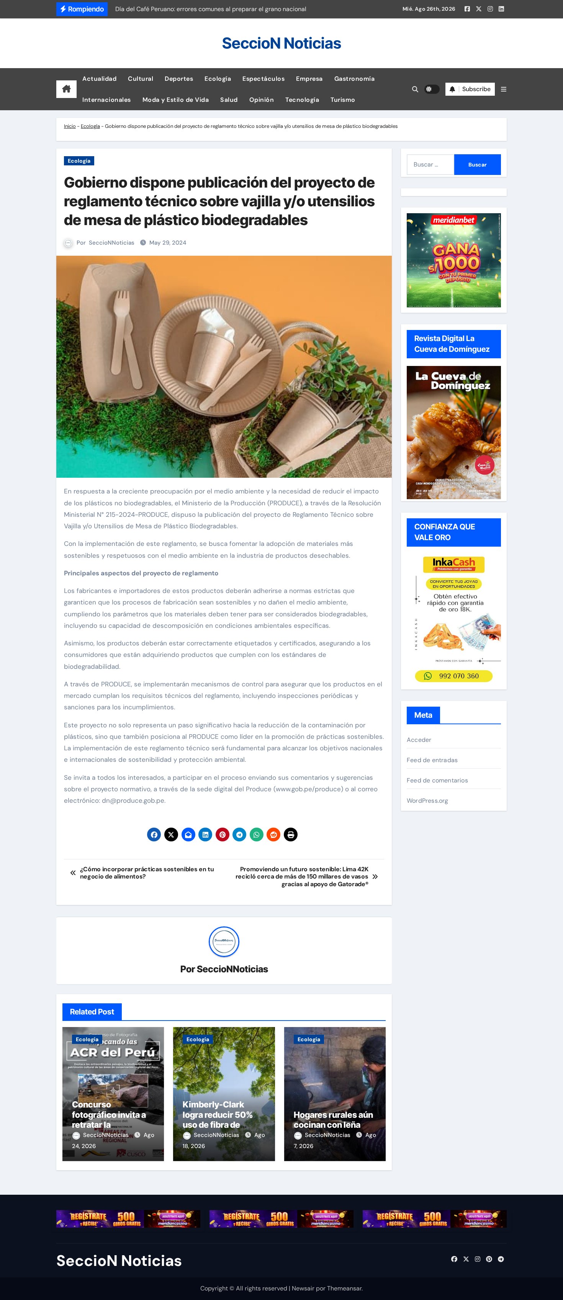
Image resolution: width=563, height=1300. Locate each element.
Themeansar (344, 1288)
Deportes (179, 79)
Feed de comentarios (437, 780)
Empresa (309, 79)
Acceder (419, 740)
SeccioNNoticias (111, 243)
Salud (229, 100)
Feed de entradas (432, 760)
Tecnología (302, 100)
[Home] (66, 89)
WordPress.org (427, 801)
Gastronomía (354, 79)
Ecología (218, 79)
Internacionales (106, 100)
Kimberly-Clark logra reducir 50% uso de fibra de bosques (218, 1119)
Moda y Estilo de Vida (175, 100)
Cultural (140, 79)
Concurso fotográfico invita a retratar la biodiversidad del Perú (109, 1124)
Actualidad (99, 79)
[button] (504, 89)
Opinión (261, 100)
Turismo (343, 100)
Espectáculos (263, 79)
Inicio (70, 126)
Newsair (303, 1288)
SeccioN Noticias (281, 43)
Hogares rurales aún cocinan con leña (333, 1120)
